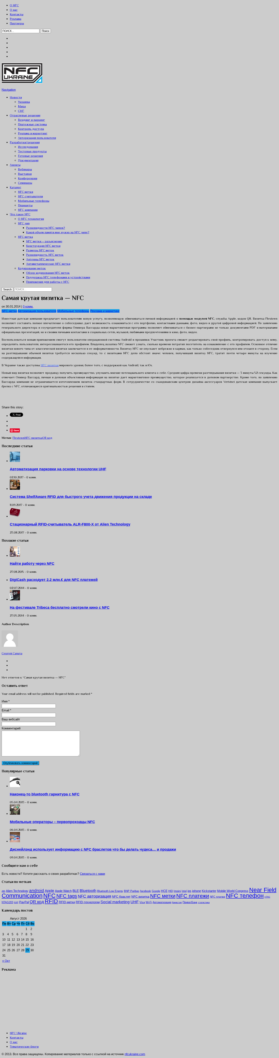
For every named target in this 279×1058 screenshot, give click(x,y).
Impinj (177, 891)
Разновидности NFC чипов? (45, 227)
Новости (16, 97)
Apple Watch (63, 891)
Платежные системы (32, 124)
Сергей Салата (12, 653)
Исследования (28, 146)
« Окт (6, 961)
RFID (51, 901)
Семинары (25, 182)
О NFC (14, 5)
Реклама (15, 18)
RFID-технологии (88, 902)
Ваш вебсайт (11, 719)
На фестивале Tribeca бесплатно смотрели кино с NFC (59, 607)
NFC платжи (217, 896)
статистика (204, 902)
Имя (5, 701)
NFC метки (25, 191)
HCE (164, 891)
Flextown (18, 437)
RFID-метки (67, 902)
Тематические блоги (24, 1046)
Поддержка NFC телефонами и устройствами (58, 277)
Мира (22, 106)
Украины (24, 101)
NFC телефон (245, 895)
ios (189, 891)
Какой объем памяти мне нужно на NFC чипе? (57, 232)
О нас (14, 9)
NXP (16, 902)
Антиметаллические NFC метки (48, 263)
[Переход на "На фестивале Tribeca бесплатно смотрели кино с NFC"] (15, 599)
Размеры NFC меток (40, 250)
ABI (3, 891)
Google (156, 891)
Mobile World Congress (232, 891)
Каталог (15, 187)
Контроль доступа (31, 128)
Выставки (25, 173)
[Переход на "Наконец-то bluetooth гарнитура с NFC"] (15, 786)
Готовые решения (30, 155)
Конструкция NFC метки (43, 245)
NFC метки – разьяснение (44, 241)
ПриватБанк (190, 902)
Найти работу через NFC (32, 564)
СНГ (21, 110)
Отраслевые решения (25, 115)
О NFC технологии (31, 218)
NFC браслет (121, 896)
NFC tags (66, 896)
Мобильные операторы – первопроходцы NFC (52, 822)
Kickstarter (209, 891)
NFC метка (25, 236)
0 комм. (28, 306)
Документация (28, 160)
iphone (196, 891)
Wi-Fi (149, 902)
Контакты (16, 14)
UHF (135, 902)
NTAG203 (7, 902)
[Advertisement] (49, 398)
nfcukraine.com (135, 1054)
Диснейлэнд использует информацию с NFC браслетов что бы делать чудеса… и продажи (93, 849)
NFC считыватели (30, 196)
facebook (145, 891)
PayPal (24, 902)
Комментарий (11, 728)
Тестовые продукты (32, 151)
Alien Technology (17, 891)
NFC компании (28, 209)
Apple (49, 891)
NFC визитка (33, 437)
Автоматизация (162, 902)
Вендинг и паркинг (31, 119)
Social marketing (115, 902)
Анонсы (15, 164)
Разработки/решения (25, 142)
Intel (184, 891)
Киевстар (177, 902)
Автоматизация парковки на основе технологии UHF (58, 469)
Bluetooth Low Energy (110, 891)
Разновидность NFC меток (45, 254)
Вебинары (25, 169)
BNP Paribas (131, 891)
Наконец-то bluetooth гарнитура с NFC (44, 794)
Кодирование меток (32, 268)
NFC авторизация (94, 896)
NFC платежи (192, 896)
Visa (142, 902)
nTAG (267, 897)
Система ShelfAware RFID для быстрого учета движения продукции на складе (81, 497)
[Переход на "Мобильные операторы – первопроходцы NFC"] (15, 813)
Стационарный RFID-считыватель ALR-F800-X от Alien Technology (70, 524)
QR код (47, 437)
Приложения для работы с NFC (47, 281)
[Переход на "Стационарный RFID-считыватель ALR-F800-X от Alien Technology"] (15, 516)
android (36, 890)
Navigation (9, 89)
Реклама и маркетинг (32, 133)
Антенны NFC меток (40, 259)
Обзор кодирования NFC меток (48, 272)
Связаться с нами (92, 873)
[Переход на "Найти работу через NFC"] (15, 555)
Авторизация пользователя (37, 137)
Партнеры (17, 23)
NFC (49, 895)
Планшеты (25, 205)
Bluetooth (88, 890)
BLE (76, 891)
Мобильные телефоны (33, 200)
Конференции (27, 178)
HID (170, 891)
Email (5, 710)
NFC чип (24, 223)
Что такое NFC (20, 214)
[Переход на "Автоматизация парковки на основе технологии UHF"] (15, 461)
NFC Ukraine (18, 1033)
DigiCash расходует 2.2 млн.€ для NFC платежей (54, 580)
